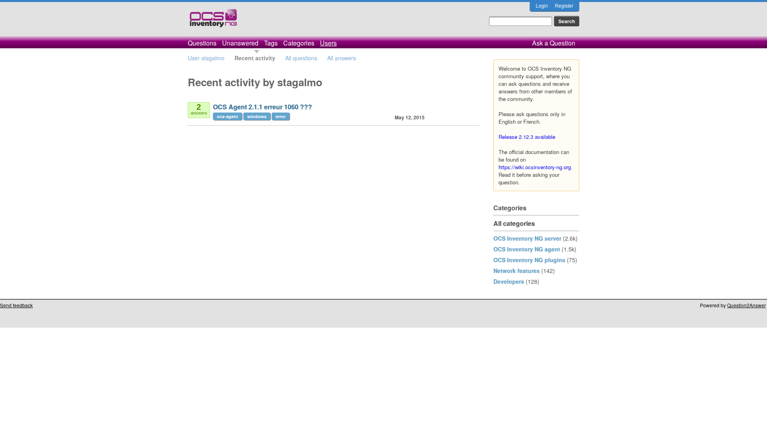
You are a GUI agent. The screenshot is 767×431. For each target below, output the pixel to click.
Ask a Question (553, 42)
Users (328, 42)
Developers (508, 281)
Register (564, 5)
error (281, 116)
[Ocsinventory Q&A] (213, 21)
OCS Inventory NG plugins (529, 260)
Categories (298, 42)
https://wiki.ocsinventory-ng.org (535, 167)
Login (542, 5)
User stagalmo (206, 58)
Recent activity (254, 58)
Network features (516, 271)
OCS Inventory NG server (527, 238)
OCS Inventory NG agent (526, 249)
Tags (271, 42)
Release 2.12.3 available (527, 136)
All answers (341, 58)
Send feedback (16, 305)
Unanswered (240, 42)
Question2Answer (746, 305)
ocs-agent (227, 116)
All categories (514, 223)
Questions (202, 42)
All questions (301, 58)
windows (256, 116)
